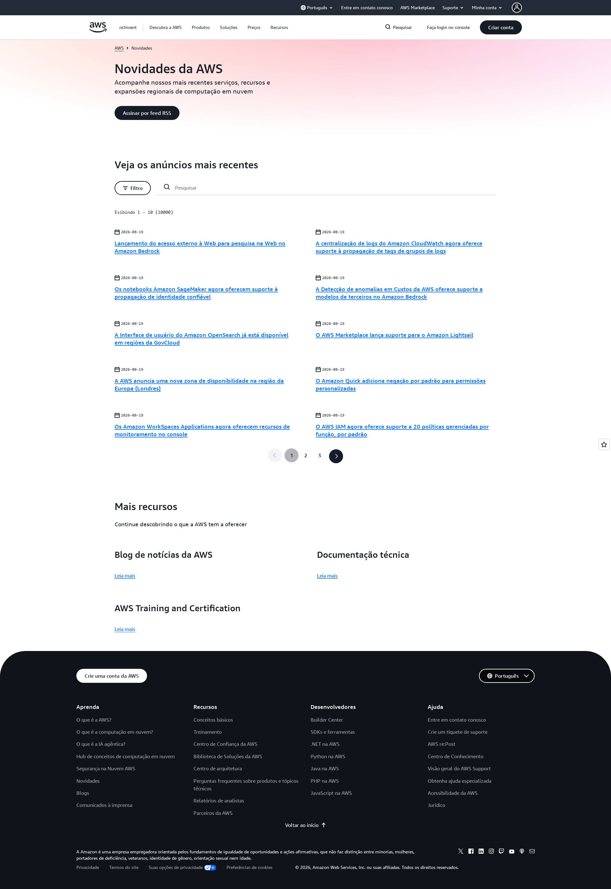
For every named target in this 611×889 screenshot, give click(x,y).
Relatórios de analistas (218, 800)
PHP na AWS (325, 781)
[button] (165, 27)
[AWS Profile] (517, 8)
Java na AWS (325, 768)
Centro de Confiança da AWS (225, 744)
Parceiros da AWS (213, 813)
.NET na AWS (325, 744)
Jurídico (436, 805)
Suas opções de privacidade (176, 867)
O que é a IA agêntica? (100, 744)
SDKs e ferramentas (333, 732)
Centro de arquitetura (217, 768)
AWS (119, 48)
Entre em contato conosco (457, 720)
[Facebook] (471, 852)
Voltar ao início (302, 825)
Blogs (82, 793)
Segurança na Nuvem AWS (105, 768)
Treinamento (207, 732)
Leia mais (125, 575)
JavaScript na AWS (331, 793)
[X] (460, 852)
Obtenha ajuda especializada (459, 781)
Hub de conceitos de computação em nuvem (125, 756)
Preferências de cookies (249, 867)
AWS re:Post (441, 744)
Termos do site (123, 867)
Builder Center (327, 720)
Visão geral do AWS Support (459, 768)
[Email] (532, 852)
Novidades (88, 781)
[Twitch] (501, 852)
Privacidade (87, 867)
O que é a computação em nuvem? (114, 732)
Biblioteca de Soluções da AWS (227, 756)
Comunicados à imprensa (104, 805)
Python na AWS (328, 756)
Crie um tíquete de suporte (458, 732)
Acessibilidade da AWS (453, 793)
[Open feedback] (604, 444)
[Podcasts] (521, 852)
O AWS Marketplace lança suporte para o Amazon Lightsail (394, 334)
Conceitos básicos (213, 720)
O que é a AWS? (93, 720)
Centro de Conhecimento (455, 756)
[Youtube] (511, 852)
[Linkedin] (481, 852)
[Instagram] (491, 852)
